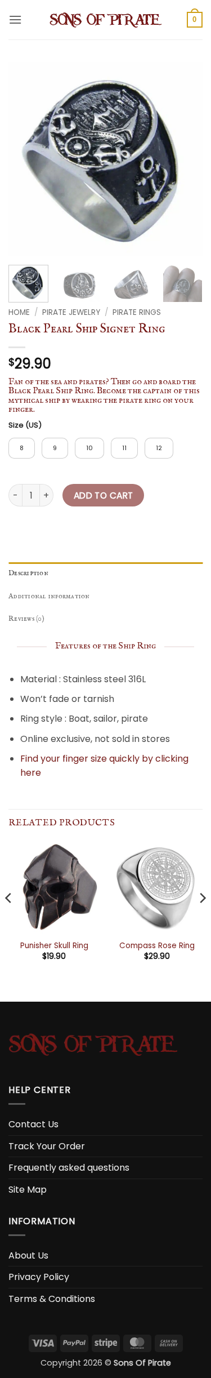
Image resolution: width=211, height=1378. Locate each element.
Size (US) (25, 425)
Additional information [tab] (49, 596)
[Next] (184, 159)
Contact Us (33, 1124)
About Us (28, 1255)
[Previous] (26, 159)
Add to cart (103, 495)
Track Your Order (46, 1146)
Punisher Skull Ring (54, 946)
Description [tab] (28, 573)
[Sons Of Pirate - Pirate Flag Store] (106, 20)
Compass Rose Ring (157, 946)
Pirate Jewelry (71, 312)
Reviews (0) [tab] (26, 619)
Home (19, 312)
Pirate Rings (137, 312)
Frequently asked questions (68, 1167)
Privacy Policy (38, 1276)
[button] (15, 19)
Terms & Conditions (51, 1298)
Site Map (27, 1189)
